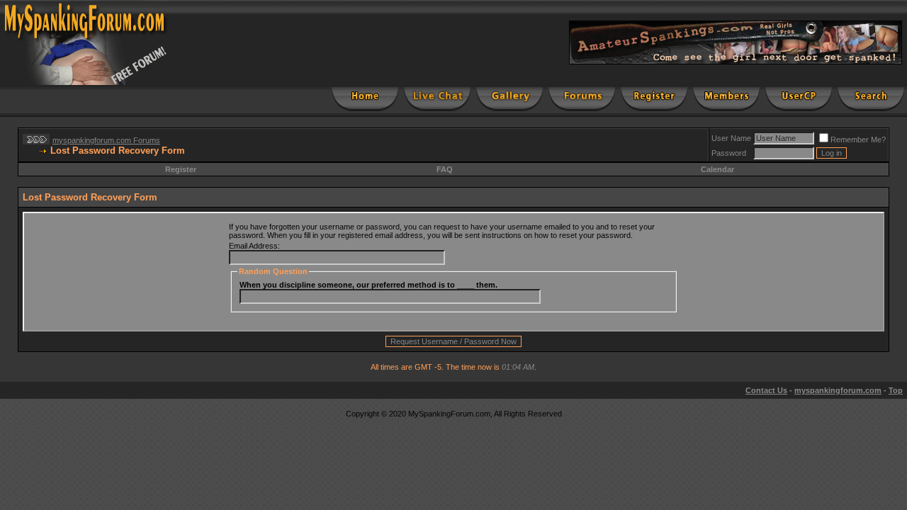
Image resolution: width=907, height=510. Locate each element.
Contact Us (766, 390)
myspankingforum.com (837, 390)
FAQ (444, 169)
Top (896, 390)
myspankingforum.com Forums (106, 140)
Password (728, 153)
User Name (731, 138)
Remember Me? (858, 139)
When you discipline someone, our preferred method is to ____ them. (368, 284)
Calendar (717, 169)
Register (180, 169)
